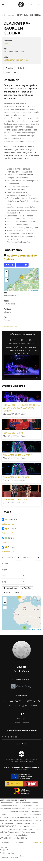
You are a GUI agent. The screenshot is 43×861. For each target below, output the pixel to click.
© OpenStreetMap (33, 290)
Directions (21, 265)
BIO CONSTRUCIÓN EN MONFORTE (17, 455)
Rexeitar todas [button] (22, 843)
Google (21, 68)
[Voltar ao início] (21, 4)
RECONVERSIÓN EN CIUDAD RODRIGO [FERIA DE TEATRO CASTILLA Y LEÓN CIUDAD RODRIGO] (21, 350)
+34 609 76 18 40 (33, 701)
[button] (3, 4)
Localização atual (11, 588)
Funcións (7, 44)
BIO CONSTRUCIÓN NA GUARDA (16, 477)
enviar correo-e (31, 706)
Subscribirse (21, 744)
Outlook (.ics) (11, 72)
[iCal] (13, 524)
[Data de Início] (18, 557)
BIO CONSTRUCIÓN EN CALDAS (15, 499)
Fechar (17, 592)
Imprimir (10, 68)
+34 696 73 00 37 (13, 701)
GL (32, 5)
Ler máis (37, 843)
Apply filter (27, 588)
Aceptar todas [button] (7, 843)
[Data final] (38, 557)
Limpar (7, 592)
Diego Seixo (28, 761)
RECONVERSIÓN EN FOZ (13, 433)
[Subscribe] (6, 524)
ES (38, 5)
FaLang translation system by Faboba (9, 326)
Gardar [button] (22, 856)
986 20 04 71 (14, 706)
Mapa (9, 265)
